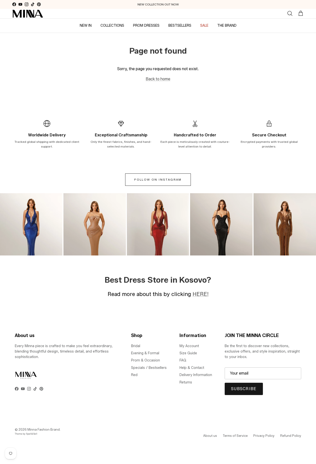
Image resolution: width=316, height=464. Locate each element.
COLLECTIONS (112, 25)
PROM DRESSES (146, 25)
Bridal (135, 346)
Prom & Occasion (145, 360)
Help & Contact (191, 368)
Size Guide (188, 353)
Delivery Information (195, 375)
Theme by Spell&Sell (26, 433)
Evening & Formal (145, 353)
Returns (185, 382)
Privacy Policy (264, 436)
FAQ (182, 360)
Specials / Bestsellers (149, 368)
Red (134, 375)
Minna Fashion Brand (43, 429)
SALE (204, 25)
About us (210, 436)
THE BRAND (227, 25)
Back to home (158, 79)
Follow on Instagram (158, 179)
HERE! (201, 294)
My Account (189, 346)
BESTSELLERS (179, 25)
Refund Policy (290, 436)
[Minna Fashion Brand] (27, 13)
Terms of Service (235, 436)
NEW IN (86, 25)
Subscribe (244, 388)
